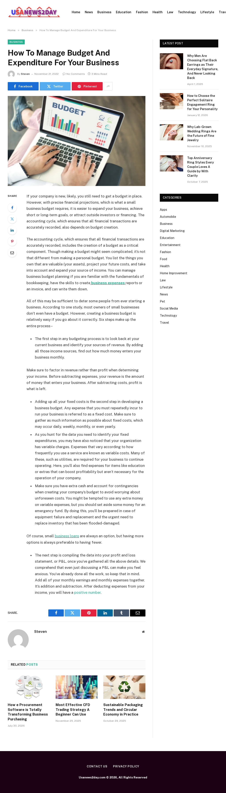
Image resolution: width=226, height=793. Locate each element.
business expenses (108, 283)
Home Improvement (173, 273)
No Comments (75, 73)
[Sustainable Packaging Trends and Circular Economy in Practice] (124, 687)
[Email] (12, 252)
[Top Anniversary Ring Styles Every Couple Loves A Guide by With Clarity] (171, 163)
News (89, 12)
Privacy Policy (126, 766)
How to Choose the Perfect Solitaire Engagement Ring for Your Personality (202, 102)
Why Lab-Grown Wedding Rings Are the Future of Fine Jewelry (201, 133)
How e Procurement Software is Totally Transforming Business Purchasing (28, 712)
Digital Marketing (172, 231)
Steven (25, 73)
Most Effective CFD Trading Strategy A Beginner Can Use (73, 710)
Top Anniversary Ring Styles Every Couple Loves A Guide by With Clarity (200, 166)
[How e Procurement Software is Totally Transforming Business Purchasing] (29, 687)
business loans (67, 536)
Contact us (97, 766)
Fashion (142, 12)
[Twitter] (12, 218)
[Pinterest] (12, 241)
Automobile (168, 216)
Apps (163, 209)
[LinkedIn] (12, 230)
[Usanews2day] (34, 12)
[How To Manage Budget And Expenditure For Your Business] (76, 141)
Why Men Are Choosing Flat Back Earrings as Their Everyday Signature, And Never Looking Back (202, 67)
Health (158, 12)
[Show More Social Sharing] (108, 86)
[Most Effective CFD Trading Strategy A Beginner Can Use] (77, 687)
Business (104, 12)
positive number (87, 592)
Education (123, 12)
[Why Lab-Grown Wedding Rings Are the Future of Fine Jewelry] (171, 132)
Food (163, 259)
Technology (187, 12)
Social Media (169, 308)
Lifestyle (207, 12)
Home (76, 12)
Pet (162, 301)
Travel (164, 322)
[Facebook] (12, 207)
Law (170, 12)
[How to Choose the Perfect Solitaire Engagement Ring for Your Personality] (171, 101)
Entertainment (170, 245)
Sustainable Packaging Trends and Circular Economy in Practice (123, 710)
